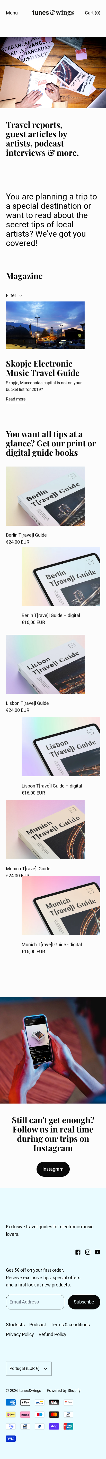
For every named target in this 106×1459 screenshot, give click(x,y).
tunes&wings (30, 1390)
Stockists (15, 1324)
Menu (12, 12)
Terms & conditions (70, 1324)
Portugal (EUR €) (25, 1368)
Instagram (53, 1169)
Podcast (37, 1324)
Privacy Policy (20, 1334)
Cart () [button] (92, 12)
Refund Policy (52, 1334)
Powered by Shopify (64, 1390)
